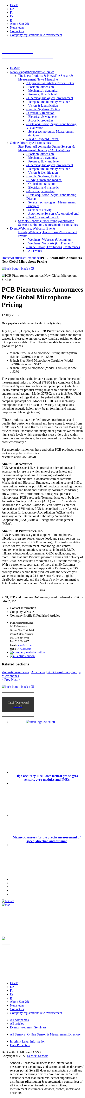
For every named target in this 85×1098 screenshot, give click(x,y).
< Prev (6, 679)
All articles (17, 258)
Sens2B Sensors (37, 1056)
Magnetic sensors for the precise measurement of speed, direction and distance (46, 839)
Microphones (32, 258)
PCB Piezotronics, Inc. (62, 672)
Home (6, 258)
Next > (15, 679)
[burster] (8, 901)
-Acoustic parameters (15, 672)
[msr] (6, 905)
